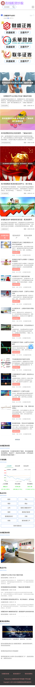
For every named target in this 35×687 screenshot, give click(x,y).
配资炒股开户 (16, 252)
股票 (9, 512)
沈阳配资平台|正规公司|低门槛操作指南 (17, 96)
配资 (9, 499)
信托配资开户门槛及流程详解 (21, 276)
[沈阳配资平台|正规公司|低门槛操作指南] (17, 82)
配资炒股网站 (5, 105)
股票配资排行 (9, 516)
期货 (9, 503)
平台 (26, 499)
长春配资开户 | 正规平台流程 (20, 391)
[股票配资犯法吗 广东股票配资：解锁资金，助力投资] (17, 631)
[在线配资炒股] (12, 3)
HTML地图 (28, 679)
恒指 (9, 520)
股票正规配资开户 (26, 508)
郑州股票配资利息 (6, 142)
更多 (31, 15)
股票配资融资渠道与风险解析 (9, 651)
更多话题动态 (17, 526)
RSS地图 (21, 679)
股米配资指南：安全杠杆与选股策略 (23, 423)
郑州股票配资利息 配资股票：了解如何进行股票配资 (15, 587)
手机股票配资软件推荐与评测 (21, 359)
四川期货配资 (5, 193)
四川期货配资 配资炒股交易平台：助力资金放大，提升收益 (17, 599)
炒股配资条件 (5, 229)
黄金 (26, 503)
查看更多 (17, 439)
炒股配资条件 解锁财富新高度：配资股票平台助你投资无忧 (17, 611)
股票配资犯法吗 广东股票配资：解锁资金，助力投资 (17, 639)
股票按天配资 (26, 512)
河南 (26, 516)
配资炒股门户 (26, 520)
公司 (9, 508)
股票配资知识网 (21, 682)
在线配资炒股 (16, 269)
